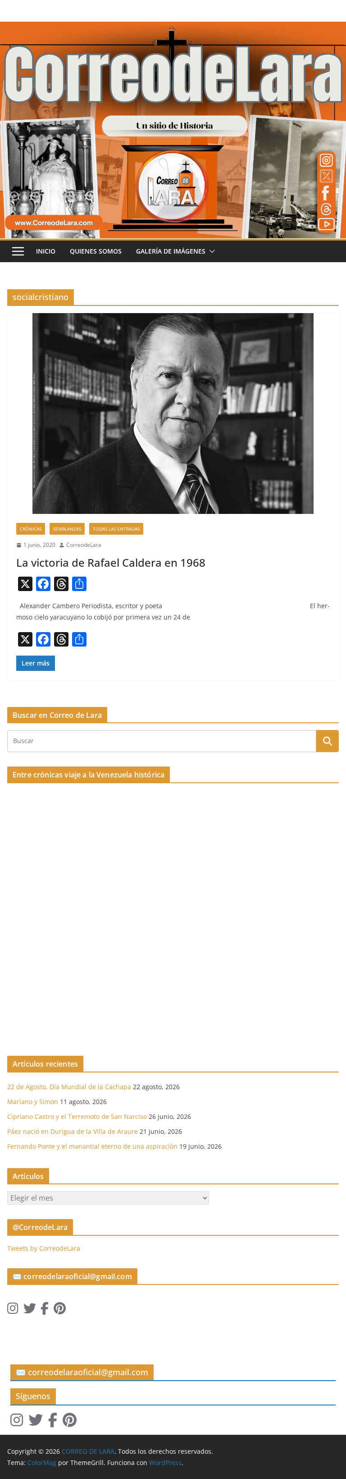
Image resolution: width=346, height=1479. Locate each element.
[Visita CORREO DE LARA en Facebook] (45, 1310)
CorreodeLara (83, 545)
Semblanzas (67, 529)
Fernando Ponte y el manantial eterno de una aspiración (92, 1146)
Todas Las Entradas (116, 529)
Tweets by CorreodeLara (43, 1248)
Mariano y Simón (32, 1101)
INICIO (45, 251)
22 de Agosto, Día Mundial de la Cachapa (69, 1086)
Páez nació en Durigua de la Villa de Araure (72, 1131)
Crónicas (30, 529)
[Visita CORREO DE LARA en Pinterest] (60, 1310)
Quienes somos (96, 251)
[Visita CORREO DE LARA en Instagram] (12, 1310)
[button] (210, 251)
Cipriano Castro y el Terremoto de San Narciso (77, 1116)
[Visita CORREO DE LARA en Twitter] (29, 1310)
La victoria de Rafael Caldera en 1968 (110, 562)
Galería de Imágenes (170, 251)
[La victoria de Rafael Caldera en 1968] (173, 413)
